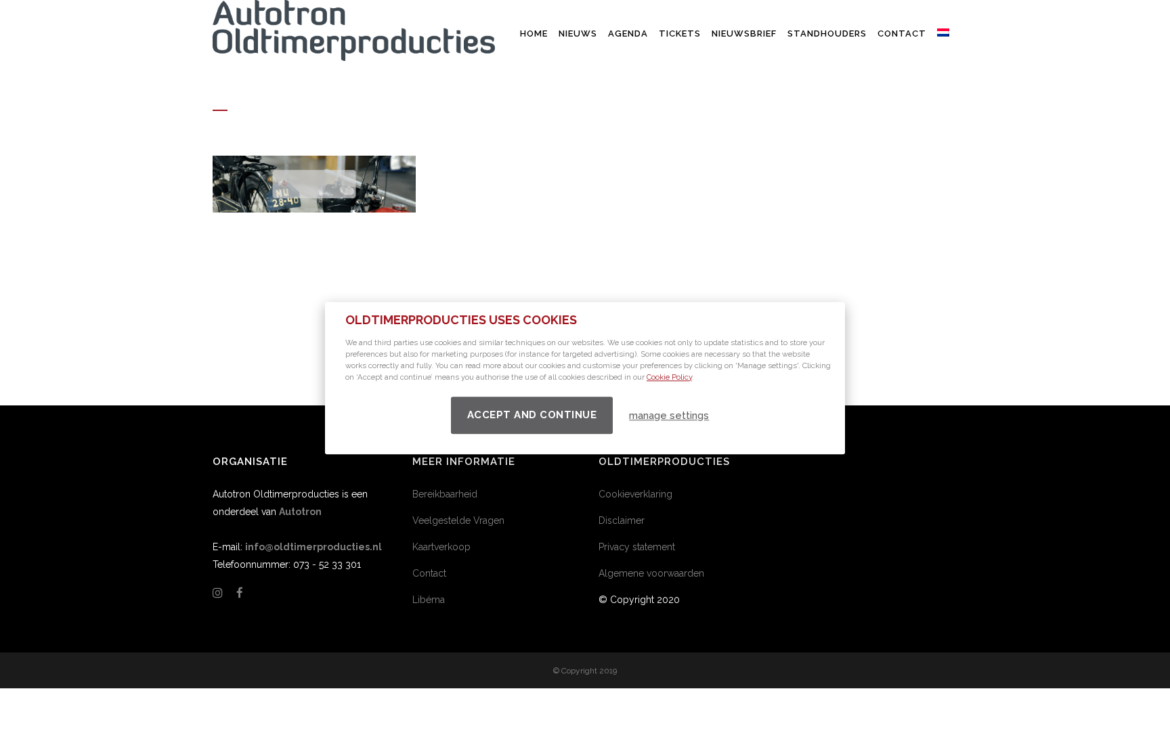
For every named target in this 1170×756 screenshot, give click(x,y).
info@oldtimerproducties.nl (313, 546)
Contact (429, 573)
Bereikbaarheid (444, 494)
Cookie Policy (669, 377)
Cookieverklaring (635, 494)
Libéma (428, 599)
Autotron (300, 511)
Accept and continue (532, 415)
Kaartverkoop (441, 546)
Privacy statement (637, 546)
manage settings (669, 415)
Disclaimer (622, 520)
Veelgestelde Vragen (458, 520)
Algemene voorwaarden (651, 573)
